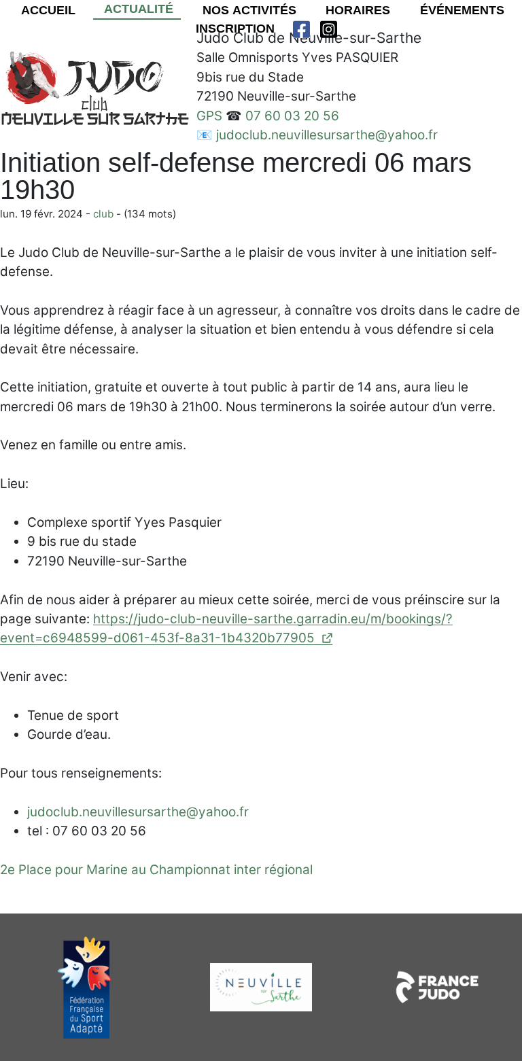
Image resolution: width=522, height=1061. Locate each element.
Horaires (356, 10)
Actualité (137, 9)
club (103, 213)
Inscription (233, 28)
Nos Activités (247, 10)
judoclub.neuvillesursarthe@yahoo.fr (327, 135)
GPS (209, 116)
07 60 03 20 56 (292, 116)
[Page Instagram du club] (328, 29)
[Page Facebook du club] (301, 29)
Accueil (46, 10)
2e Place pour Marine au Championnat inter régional (156, 869)
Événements (460, 10)
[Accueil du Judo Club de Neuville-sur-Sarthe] (95, 89)
